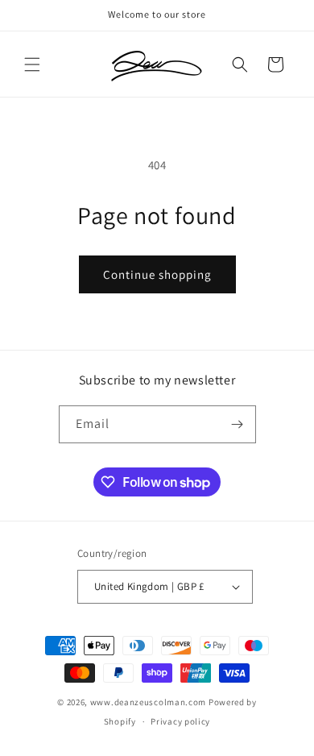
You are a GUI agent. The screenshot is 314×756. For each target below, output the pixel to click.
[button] (32, 64)
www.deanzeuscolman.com (148, 702)
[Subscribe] (237, 424)
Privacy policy (180, 721)
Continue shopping (157, 274)
